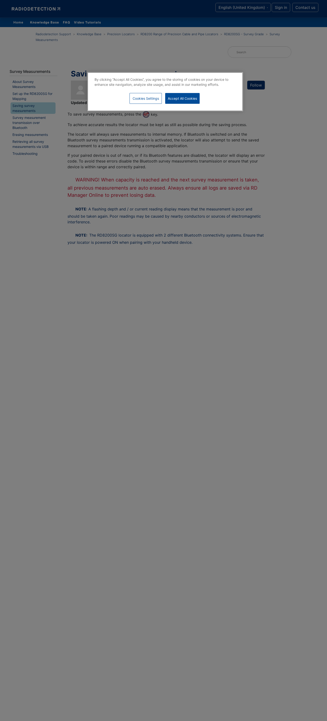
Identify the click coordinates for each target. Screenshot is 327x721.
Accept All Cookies (182, 98)
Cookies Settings (146, 98)
